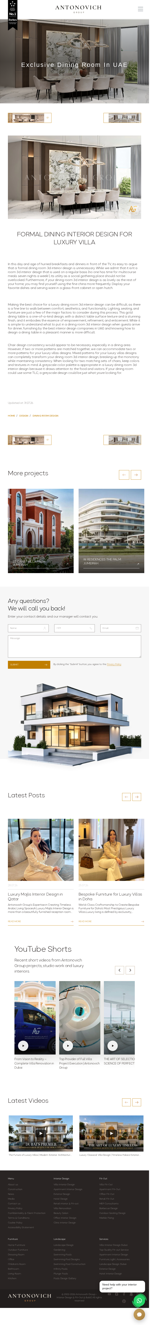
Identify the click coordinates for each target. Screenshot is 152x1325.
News (11, 1194)
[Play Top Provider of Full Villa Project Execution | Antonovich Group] (79, 1018)
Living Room (14, 1274)
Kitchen (12, 1278)
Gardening (59, 1250)
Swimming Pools (63, 1255)
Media (11, 1199)
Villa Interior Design (64, 1185)
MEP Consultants (109, 1204)
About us (13, 1185)
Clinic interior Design (65, 1223)
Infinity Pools (60, 1269)
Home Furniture (16, 1245)
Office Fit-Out (106, 1194)
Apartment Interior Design (68, 1189)
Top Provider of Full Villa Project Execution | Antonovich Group (79, 1064)
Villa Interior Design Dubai (113, 1245)
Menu (11, 1179)
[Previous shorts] (119, 970)
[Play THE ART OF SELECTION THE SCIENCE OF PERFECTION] (124, 1018)
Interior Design (61, 1179)
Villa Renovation (62, 1208)
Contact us (14, 1204)
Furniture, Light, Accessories (114, 1259)
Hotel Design (61, 1199)
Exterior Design (62, 1194)
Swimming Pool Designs (67, 1259)
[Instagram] (117, 1294)
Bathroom (13, 1269)
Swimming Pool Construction (70, 1264)
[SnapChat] (131, 1294)
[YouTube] (109, 1294)
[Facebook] (124, 1294)
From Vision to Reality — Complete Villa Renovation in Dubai (34, 1064)
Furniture (13, 1239)
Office (11, 1259)
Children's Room (17, 1264)
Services (103, 1239)
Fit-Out (103, 1179)
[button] (124, 475)
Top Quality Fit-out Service (114, 1250)
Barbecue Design (108, 1208)
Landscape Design (64, 1245)
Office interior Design (65, 1218)
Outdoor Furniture (18, 1250)
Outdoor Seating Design (112, 1213)
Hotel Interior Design (110, 1274)
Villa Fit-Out (106, 1185)
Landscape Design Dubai (112, 1264)
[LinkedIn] (139, 1294)
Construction (15, 1189)
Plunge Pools (61, 1274)
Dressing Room (16, 1255)
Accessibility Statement (21, 1227)
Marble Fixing (106, 1218)
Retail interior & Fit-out (66, 1204)
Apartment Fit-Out (109, 1189)
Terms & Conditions (18, 1218)
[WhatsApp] (139, 1300)
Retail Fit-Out (106, 1199)
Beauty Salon (61, 1213)
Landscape (60, 1239)
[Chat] (139, 1314)
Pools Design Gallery (65, 1278)
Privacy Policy (114, 664)
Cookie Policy (15, 1223)
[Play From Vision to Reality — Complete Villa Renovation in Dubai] (35, 1018)
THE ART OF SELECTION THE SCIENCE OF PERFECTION (123, 1061)
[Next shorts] (130, 970)
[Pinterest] (124, 1301)
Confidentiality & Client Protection (27, 1213)
